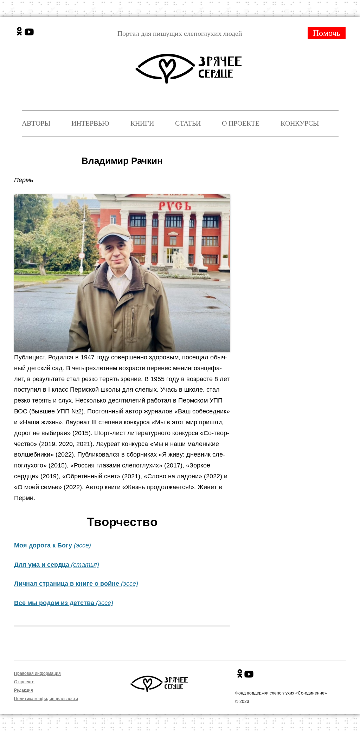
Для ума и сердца (42, 564)
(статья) (85, 564)
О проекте (240, 123)
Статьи (188, 123)
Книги (142, 123)
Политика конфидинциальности (46, 698)
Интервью (90, 123)
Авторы (36, 123)
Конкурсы (300, 123)
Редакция (23, 690)
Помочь (326, 33)
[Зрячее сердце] (190, 63)
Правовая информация (37, 673)
